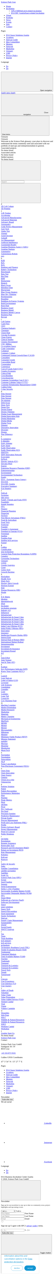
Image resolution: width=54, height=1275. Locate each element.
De (7, 68)
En (7, 66)
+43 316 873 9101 (8, 1053)
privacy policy (32, 1226)
